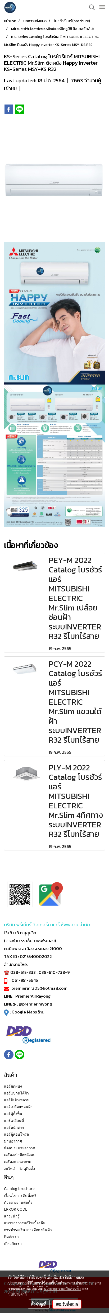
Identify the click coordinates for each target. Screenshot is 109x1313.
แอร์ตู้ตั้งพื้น (13, 1113)
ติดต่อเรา (11, 1236)
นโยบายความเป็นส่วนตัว (62, 1288)
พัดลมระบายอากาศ (19, 1147)
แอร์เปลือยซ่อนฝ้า (18, 1106)
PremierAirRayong (33, 996)
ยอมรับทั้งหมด (67, 1304)
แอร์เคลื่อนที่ (14, 1120)
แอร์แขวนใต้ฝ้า (16, 1093)
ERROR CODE (15, 1209)
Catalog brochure (19, 1188)
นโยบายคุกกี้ (17, 1294)
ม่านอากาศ (13, 1141)
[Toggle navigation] (102, 7)
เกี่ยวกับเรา (13, 1243)
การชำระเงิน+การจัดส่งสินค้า (28, 1229)
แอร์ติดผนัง (13, 1086)
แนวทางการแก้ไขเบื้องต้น (25, 1222)
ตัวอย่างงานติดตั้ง (18, 1202)
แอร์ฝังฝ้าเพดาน (17, 1099)
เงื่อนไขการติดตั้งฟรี (20, 1195)
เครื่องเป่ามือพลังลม (19, 1154)
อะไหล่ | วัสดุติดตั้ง (19, 1168)
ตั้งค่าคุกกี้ (38, 1304)
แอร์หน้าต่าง (14, 1127)
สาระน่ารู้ (12, 1216)
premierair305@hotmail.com (39, 988)
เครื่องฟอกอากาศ (17, 1161)
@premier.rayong (35, 1004)
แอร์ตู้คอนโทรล (16, 1134)
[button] (90, 7)
